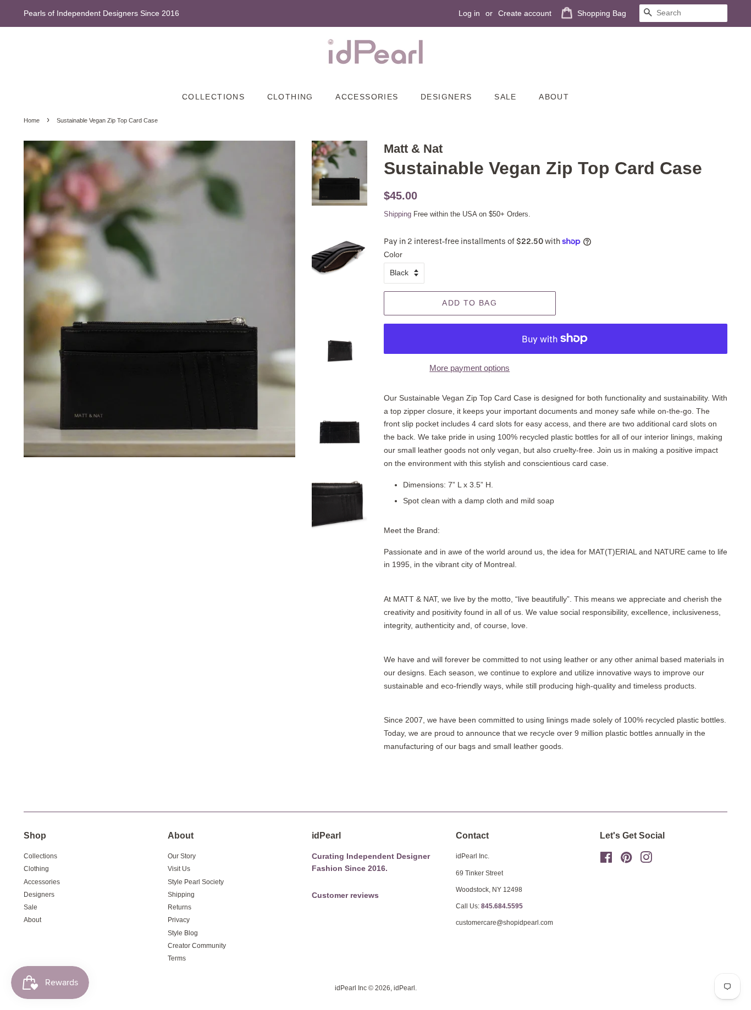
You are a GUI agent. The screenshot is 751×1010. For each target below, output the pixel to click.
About (554, 96)
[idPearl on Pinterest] (626, 860)
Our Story (182, 856)
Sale (505, 96)
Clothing (290, 96)
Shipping (397, 214)
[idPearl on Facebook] (606, 860)
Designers (446, 96)
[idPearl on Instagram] (646, 860)
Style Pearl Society (196, 882)
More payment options (469, 368)
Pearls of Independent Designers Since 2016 (101, 13)
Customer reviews (345, 895)
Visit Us (179, 869)
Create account (524, 13)
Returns (179, 907)
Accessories (366, 96)
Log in (469, 13)
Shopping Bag (601, 13)
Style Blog (183, 933)
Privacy (179, 920)
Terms (177, 958)
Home (32, 120)
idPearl (404, 988)
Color (393, 254)
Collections (213, 96)
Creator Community (197, 946)
